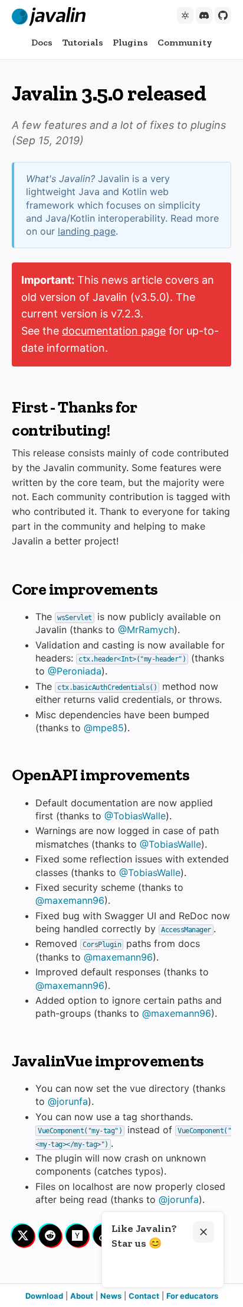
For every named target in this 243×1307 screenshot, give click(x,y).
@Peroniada (74, 671)
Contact (144, 1295)
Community (184, 42)
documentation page (114, 331)
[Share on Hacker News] (77, 1235)
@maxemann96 (69, 900)
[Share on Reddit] (50, 1235)
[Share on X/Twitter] (23, 1235)
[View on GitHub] (223, 15)
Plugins (130, 42)
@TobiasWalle (135, 816)
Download (44, 1295)
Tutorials (82, 42)
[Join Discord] (204, 15)
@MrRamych (146, 629)
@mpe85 (104, 728)
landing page (87, 231)
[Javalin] (49, 16)
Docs (41, 42)
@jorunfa (68, 1101)
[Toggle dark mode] (185, 15)
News (110, 1295)
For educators (192, 1295)
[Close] (203, 1232)
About (81, 1295)
